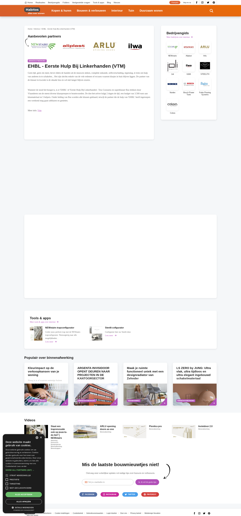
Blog (109, 2)
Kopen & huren (61, 10)
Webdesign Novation (152, 513)
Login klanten (112, 513)
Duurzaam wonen (151, 10)
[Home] (34, 10)
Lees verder (22, 466)
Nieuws (117, 2)
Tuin (131, 10)
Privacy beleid (135, 513)
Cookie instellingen (62, 513)
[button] (24, 470)
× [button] (41, 437)
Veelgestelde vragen (81, 2)
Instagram (202, 2)
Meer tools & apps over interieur (43, 322)
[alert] (24, 473)
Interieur (117, 10)
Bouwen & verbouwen (91, 10)
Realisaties (40, 2)
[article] (43, 48)
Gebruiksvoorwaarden (94, 513)
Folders (66, 2)
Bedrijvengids (54, 2)
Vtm (39, 110)
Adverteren (47, 513)
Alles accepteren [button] (23, 494)
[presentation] (46, 384)
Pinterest (214, 2)
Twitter (208, 2)
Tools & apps (98, 2)
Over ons (123, 513)
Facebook (197, 2)
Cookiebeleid (78, 513)
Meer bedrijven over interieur (178, 37)
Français (175, 2)
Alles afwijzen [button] (23, 501)
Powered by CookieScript (23, 510)
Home (30, 2)
